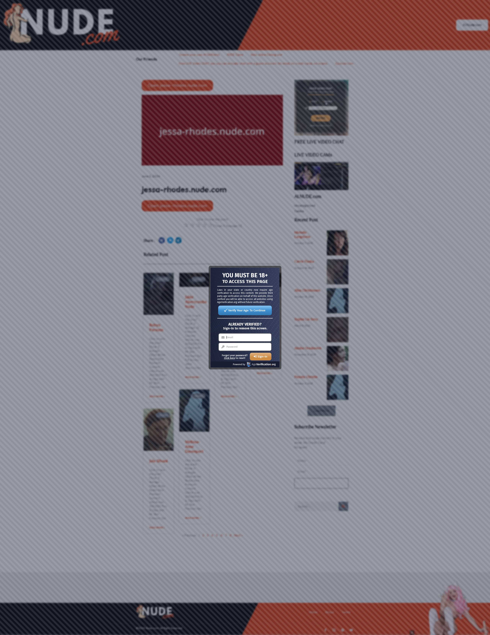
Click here (229, 358)
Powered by (239, 364)
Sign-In (262, 356)
